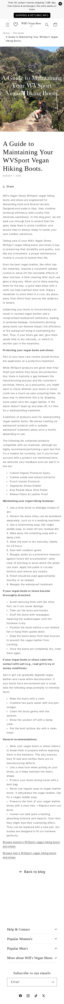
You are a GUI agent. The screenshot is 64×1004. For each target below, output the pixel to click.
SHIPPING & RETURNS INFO (32, 15)
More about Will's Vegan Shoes (29, 958)
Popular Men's (17, 948)
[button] (7, 25)
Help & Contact (18, 929)
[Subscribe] (53, 982)
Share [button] (10, 186)
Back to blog (34, 872)
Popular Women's (19, 939)
